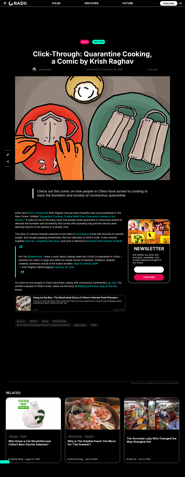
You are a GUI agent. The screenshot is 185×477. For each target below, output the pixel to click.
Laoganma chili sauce (47, 241)
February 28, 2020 (64, 267)
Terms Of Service (138, 383)
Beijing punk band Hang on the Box (97, 286)
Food (45, 321)
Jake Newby (44, 69)
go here (112, 282)
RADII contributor (37, 212)
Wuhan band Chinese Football (105, 241)
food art (29, 241)
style (94, 325)
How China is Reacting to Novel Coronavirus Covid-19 (44, 325)
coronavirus (82, 234)
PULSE (85, 42)
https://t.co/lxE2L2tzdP (86, 263)
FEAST (34, 321)
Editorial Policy (172, 383)
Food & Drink (60, 321)
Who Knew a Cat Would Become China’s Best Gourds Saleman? (29, 443)
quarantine (81, 325)
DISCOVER (98, 42)
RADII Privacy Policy (156, 383)
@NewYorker (35, 256)
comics (21, 321)
